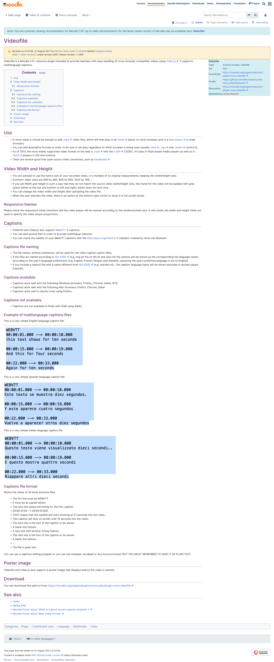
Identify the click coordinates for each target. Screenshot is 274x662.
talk (73, 51)
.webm (178, 147)
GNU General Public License (45, 655)
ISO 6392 (60, 256)
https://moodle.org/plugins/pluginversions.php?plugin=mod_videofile (89, 585)
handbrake (100, 159)
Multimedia (80, 626)
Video (16, 601)
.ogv (163, 147)
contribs (81, 51)
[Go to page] (249, 15)
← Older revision (26, 54)
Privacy (8, 659)
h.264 (117, 151)
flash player (176, 139)
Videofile (198, 31)
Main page (14, 15)
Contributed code (43, 626)
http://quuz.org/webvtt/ (101, 238)
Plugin (25, 626)
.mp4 (66, 139)
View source (241, 22)
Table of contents (39, 15)
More (85, 15)
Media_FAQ (19, 605)
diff (14, 54)
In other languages (42, 638)
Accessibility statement (63, 659)
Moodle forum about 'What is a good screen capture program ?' (51, 609)
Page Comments (219, 22)
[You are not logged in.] (266, 15)
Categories (11, 626)
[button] (270, 4)
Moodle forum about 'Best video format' (37, 613)
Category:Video (103, 51)
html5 (120, 139)
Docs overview (68, 15)
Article (199, 22)
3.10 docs (180, 22)
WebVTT (61, 230)
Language (63, 626)
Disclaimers (43, 659)
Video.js (171, 61)
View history (262, 22)
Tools (16, 638)
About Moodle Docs (24, 659)
